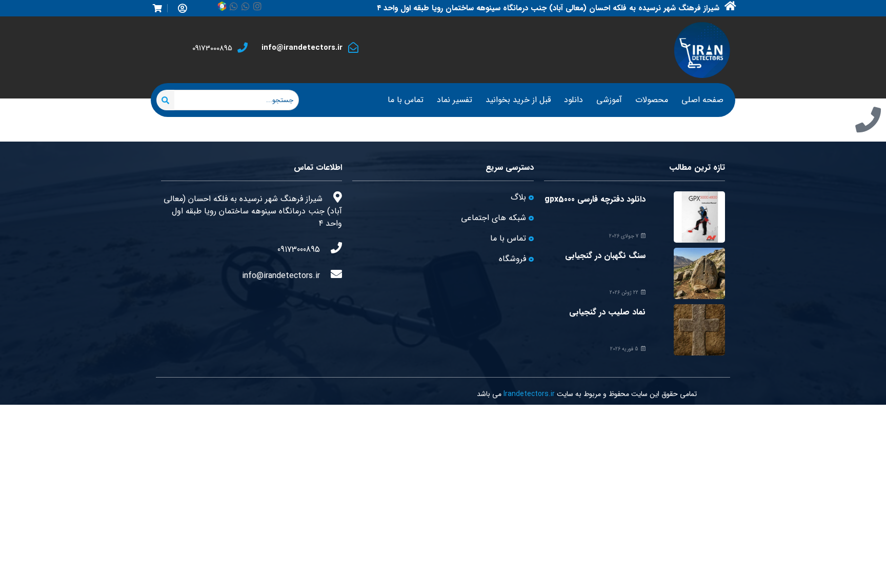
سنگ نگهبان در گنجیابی (605, 255)
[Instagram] (257, 6)
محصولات (651, 99)
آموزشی (609, 99)
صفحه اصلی (702, 99)
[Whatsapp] (245, 6)
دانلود (573, 99)
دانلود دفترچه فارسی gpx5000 (595, 199)
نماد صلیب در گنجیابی (607, 312)
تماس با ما (406, 99)
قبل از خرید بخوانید (518, 99)
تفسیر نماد (454, 99)
